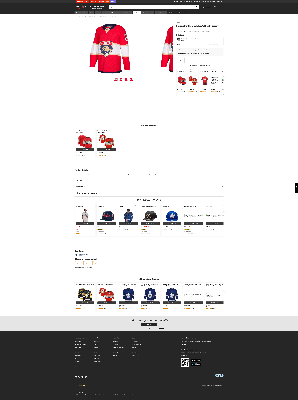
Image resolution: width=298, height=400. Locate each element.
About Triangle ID (116, 350)
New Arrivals (172, 12)
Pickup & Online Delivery (80, 344)
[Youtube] (86, 377)
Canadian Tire (97, 341)
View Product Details (194, 31)
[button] (196, 7)
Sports (105, 12)
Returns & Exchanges (79, 350)
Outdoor (128, 12)
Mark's (95, 344)
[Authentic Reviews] (82, 255)
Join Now (161, 328)
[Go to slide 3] (126, 79)
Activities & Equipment (116, 12)
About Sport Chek (116, 341)
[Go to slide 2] (121, 79)
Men (85, 12)
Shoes (98, 12)
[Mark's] (107, 1)
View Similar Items (205, 31)
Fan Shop (136, 12)
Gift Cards (77, 358)
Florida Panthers (95, 17)
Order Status (207, 7)
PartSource (96, 350)
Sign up (184, 344)
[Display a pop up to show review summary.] (86, 234)
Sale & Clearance (161, 12)
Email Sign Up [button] (188, 1)
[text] (181, 92)
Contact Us (77, 361)
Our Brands (115, 344)
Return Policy (135, 355)
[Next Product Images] (170, 52)
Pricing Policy (135, 352)
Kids (91, 12)
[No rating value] (180, 31)
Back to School (182, 12)
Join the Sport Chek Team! (118, 347)
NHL (87, 17)
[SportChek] (101, 1)
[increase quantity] (183, 60)
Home (76, 17)
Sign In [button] (220, 1)
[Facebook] (76, 377)
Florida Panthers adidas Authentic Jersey (197, 25)
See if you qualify (213, 44)
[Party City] (113, 1)
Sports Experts (97, 355)
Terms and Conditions (136, 344)
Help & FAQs (78, 352)
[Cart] (221, 7)
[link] (181, 31)
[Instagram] (82, 377)
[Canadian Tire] (94, 1)
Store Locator (78, 355)
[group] (81, 229)
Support (196, 1)
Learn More (184, 355)
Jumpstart (115, 355)
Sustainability (116, 352)
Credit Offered (179, 1)
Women (78, 12)
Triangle (96, 347)
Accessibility (134, 350)
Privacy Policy (135, 341)
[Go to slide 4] (131, 79)
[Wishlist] (215, 7)
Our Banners (97, 361)
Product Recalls (78, 364)
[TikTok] (79, 377)
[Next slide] (223, 76)
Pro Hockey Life (97, 352)
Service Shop (78, 347)
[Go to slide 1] (115, 79)
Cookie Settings (78, 366)
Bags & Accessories (148, 12)
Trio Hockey (96, 358)
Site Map (134, 347)
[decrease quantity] (177, 60)
